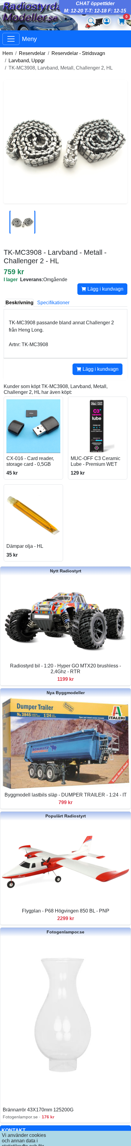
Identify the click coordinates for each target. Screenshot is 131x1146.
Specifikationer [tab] (53, 302)
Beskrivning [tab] (19, 302)
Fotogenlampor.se (65, 931)
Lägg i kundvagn (104, 289)
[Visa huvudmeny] (10, 39)
